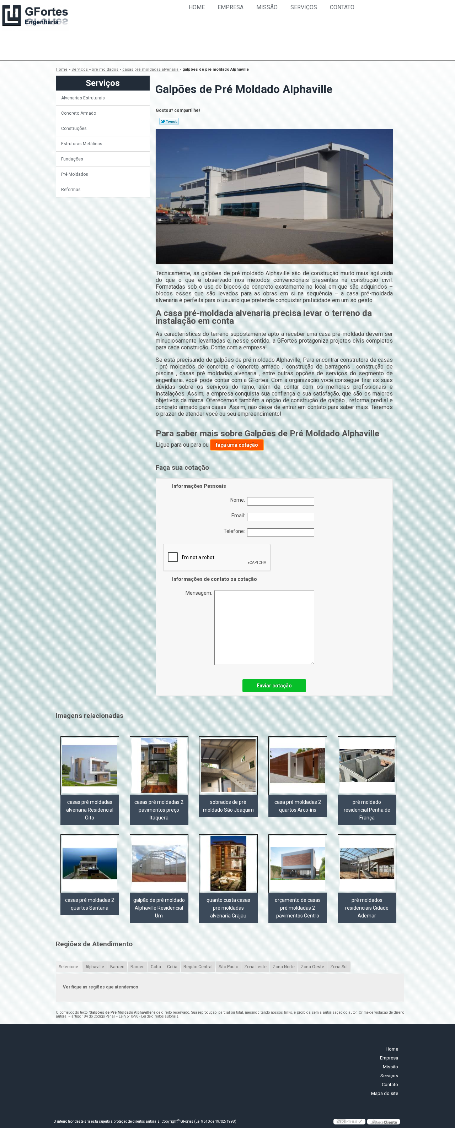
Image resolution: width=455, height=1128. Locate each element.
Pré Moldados (74, 174)
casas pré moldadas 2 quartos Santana (89, 904)
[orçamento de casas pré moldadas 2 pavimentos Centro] (297, 863)
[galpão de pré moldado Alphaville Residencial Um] (159, 863)
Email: (239, 515)
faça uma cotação (237, 445)
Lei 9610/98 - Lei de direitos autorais (148, 1016)
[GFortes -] (35, 17)
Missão (267, 7)
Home (197, 7)
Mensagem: (200, 593)
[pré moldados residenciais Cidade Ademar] (367, 863)
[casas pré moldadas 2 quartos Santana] (89, 863)
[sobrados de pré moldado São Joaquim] (228, 765)
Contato (342, 7)
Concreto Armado (78, 113)
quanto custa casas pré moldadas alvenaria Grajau (228, 908)
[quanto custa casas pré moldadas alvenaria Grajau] (228, 863)
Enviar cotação (274, 685)
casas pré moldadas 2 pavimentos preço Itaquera (158, 810)
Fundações (72, 159)
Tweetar (169, 121)
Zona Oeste (312, 966)
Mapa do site (384, 1093)
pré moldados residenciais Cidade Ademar (367, 908)
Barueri (117, 966)
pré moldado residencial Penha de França (367, 810)
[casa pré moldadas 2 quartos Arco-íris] (297, 765)
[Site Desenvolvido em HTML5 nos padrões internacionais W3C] (349, 1121)
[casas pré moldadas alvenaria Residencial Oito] (89, 765)
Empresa (230, 7)
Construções (74, 128)
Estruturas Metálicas (81, 143)
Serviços (303, 7)
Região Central (198, 966)
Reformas (71, 189)
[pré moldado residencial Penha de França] (367, 765)
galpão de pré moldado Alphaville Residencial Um (159, 908)
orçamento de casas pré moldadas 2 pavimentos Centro (298, 908)
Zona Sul (339, 966)
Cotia (156, 966)
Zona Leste (255, 966)
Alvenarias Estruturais (83, 98)
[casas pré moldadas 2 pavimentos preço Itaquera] (159, 765)
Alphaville (94, 966)
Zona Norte (284, 966)
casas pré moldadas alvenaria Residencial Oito (89, 810)
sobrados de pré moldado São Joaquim (228, 806)
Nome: (238, 500)
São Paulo (228, 966)
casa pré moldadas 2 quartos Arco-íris (297, 806)
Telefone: (235, 531)
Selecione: (69, 966)
